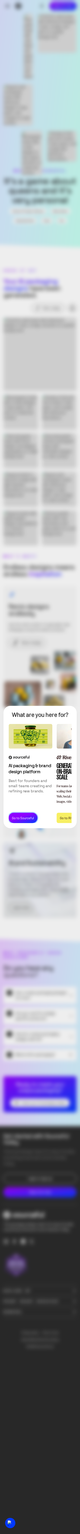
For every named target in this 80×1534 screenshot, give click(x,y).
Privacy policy (30, 1332)
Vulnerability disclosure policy (40, 1339)
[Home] (18, 6)
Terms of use (50, 1332)
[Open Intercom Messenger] (10, 1523)
